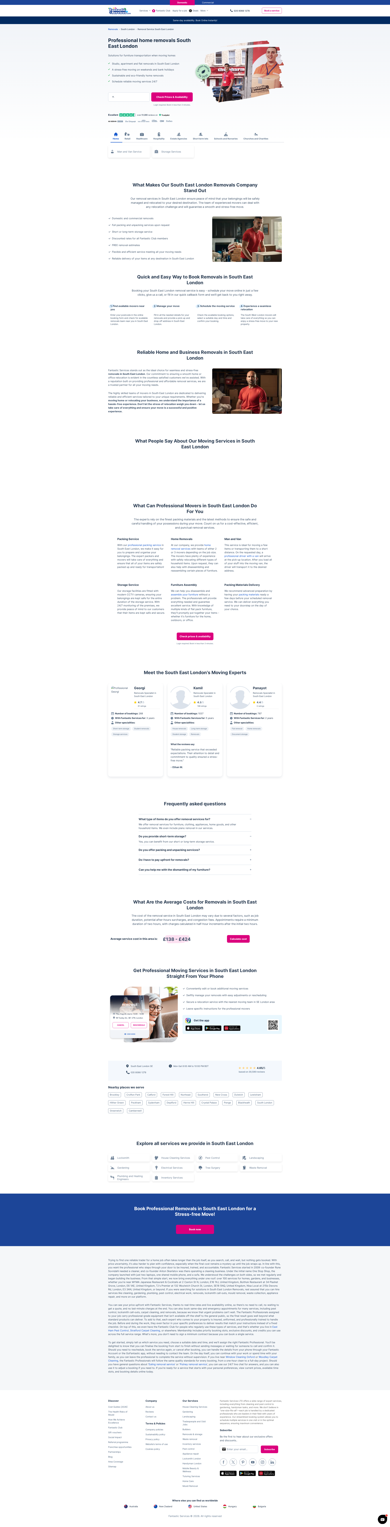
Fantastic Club (163, 10)
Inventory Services (172, 1177)
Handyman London (192, 1463)
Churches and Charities (255, 138)
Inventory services (192, 1444)
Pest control (188, 1449)
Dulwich (238, 1094)
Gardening (123, 1167)
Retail (127, 138)
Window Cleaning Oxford (240, 1356)
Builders (186, 1429)
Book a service (271, 10)
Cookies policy (152, 1449)
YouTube (252, 1462)
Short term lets (200, 138)
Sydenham (154, 1102)
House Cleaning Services (175, 1157)
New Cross (221, 1094)
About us (149, 1407)
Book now (195, 1229)
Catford (151, 1094)
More (203, 10)
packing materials (249, 594)
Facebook (223, 1462)
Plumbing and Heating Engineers (130, 1178)
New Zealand (165, 1506)
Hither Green (117, 1102)
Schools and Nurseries (226, 138)
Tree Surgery (212, 1167)
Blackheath (244, 1102)
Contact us (150, 1416)
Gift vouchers (114, 1432)
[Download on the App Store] (194, 1028)
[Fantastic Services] (119, 10)
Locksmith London (192, 1458)
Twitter (233, 1462)
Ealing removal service (162, 1364)
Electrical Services (172, 1167)
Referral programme (118, 1442)
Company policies (154, 1429)
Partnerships (114, 1452)
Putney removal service (193, 1364)
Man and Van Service (129, 151)
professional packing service (144, 545)
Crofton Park (133, 1094)
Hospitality (159, 138)
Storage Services (171, 151)
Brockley (114, 1094)
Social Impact (115, 1437)
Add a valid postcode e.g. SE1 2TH (125, 112)
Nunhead (185, 1094)
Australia (133, 1506)
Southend (203, 1094)
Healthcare (141, 138)
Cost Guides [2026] (118, 1407)
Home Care (188, 1481)
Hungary (232, 1506)
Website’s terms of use (156, 1444)
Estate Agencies (178, 138)
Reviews (149, 1411)
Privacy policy (152, 1439)
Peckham (136, 1102)
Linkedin (272, 1462)
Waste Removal (258, 1167)
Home (116, 138)
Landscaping (256, 1157)
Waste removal (190, 1439)
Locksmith (123, 1157)
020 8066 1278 (242, 10)
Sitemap (112, 1466)
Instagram (262, 1462)
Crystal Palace (209, 1102)
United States (200, 1506)
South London (264, 1102)
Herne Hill (188, 1102)
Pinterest (243, 1462)
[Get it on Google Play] (213, 1028)
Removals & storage (192, 1434)
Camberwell (135, 1110)
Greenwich (116, 1110)
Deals (195, 10)
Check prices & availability (195, 636)
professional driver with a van (241, 556)
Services (143, 10)
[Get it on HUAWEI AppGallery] (232, 1028)
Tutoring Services (191, 1476)
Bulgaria (262, 1506)
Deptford (171, 1102)
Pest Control (212, 1157)
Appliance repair (191, 1453)
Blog (110, 1456)
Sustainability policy (155, 1434)
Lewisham (255, 1094)
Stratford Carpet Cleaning (145, 1330)
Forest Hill (168, 1094)
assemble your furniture (184, 594)
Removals (113, 29)
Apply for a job (179, 10)
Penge (227, 1102)
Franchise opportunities (119, 1447)
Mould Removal (190, 1486)
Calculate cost (238, 938)
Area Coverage (115, 1461)
